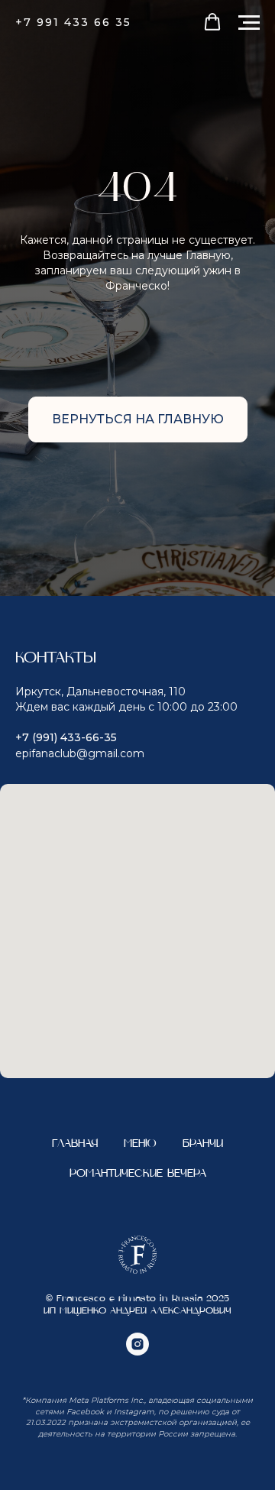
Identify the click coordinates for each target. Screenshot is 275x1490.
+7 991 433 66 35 (73, 22)
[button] (212, 22)
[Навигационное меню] (249, 23)
